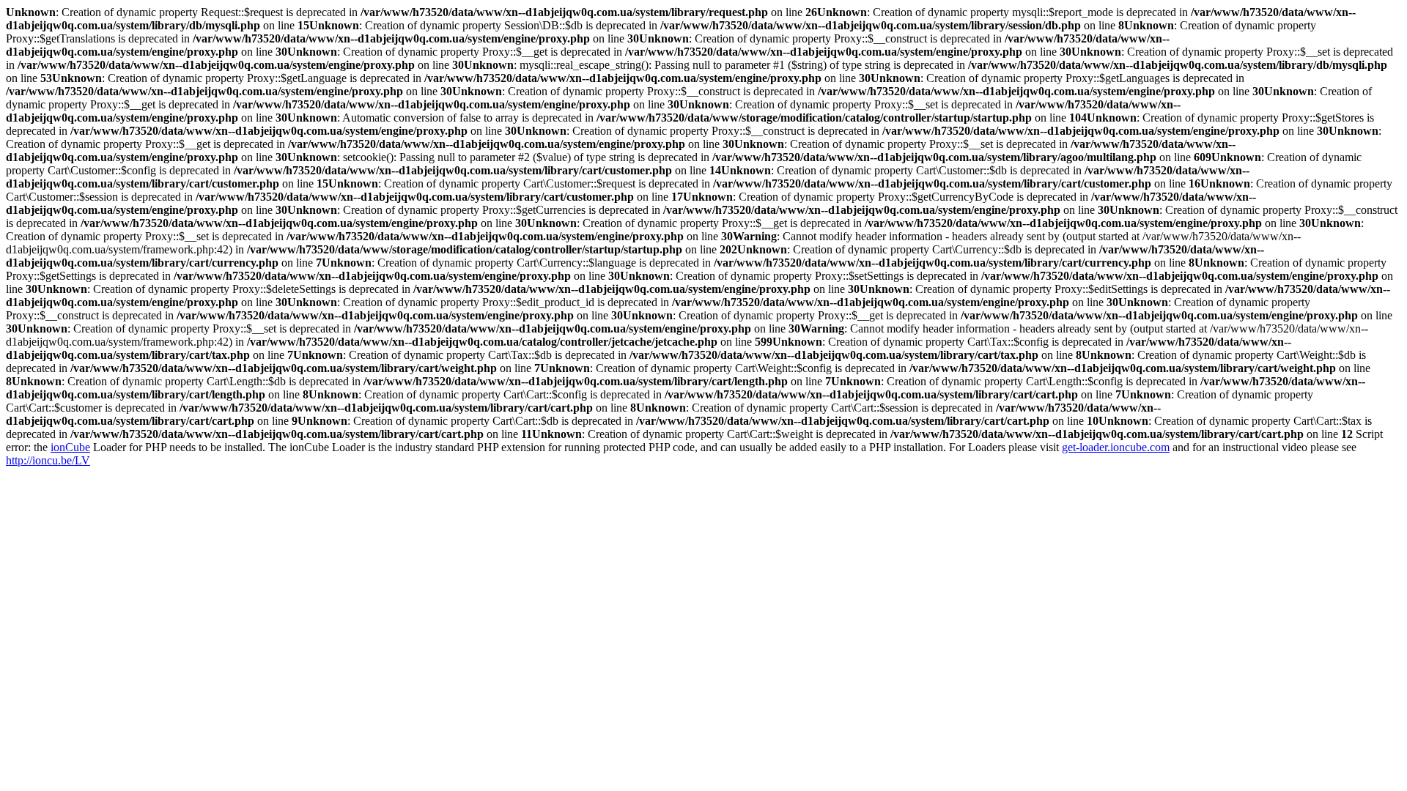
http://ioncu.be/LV (48, 460)
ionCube (70, 447)
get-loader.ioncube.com (1116, 447)
